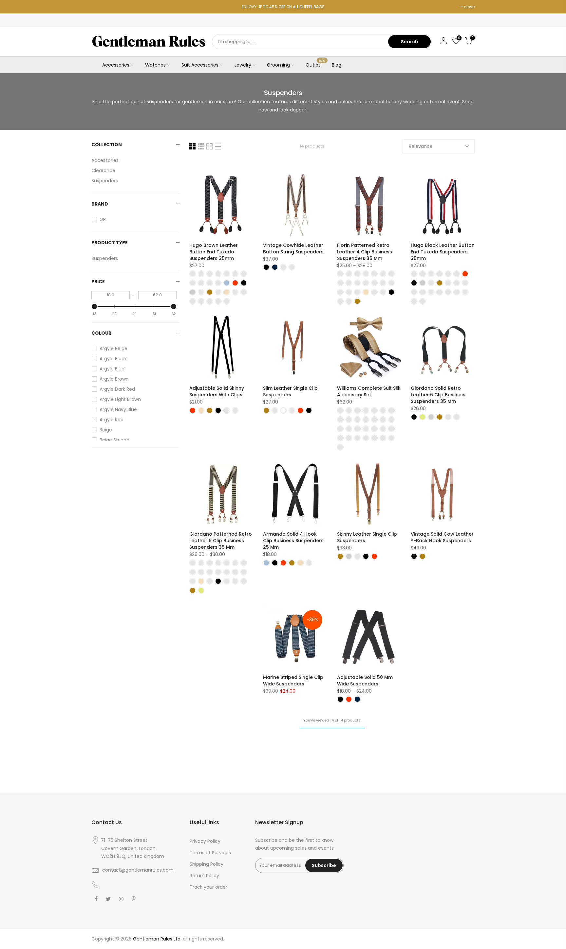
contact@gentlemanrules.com (138, 870)
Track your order (208, 887)
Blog (336, 65)
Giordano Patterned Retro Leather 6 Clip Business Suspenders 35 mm (220, 540)
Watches (155, 65)
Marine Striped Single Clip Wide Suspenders (293, 680)
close (469, 7)
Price (98, 281)
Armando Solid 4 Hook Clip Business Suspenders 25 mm (293, 540)
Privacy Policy (205, 841)
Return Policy (204, 875)
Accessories (115, 65)
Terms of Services (210, 852)
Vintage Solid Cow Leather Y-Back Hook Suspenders (442, 537)
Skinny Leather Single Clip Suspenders (367, 537)
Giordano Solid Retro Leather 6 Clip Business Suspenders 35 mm (438, 395)
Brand (99, 204)
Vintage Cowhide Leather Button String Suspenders (293, 248)
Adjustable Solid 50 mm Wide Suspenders (365, 680)
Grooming (278, 65)
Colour (101, 333)
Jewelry (242, 65)
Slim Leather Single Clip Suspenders (290, 391)
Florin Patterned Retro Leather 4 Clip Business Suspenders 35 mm (364, 252)
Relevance (421, 146)
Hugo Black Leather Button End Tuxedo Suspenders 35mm (443, 252)
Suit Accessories (199, 65)
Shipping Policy (206, 864)
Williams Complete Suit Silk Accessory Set (369, 391)
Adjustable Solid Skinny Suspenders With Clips (216, 391)
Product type (109, 242)
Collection (106, 144)
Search (409, 41)
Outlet (316, 64)
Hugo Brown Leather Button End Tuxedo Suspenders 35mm (213, 252)
